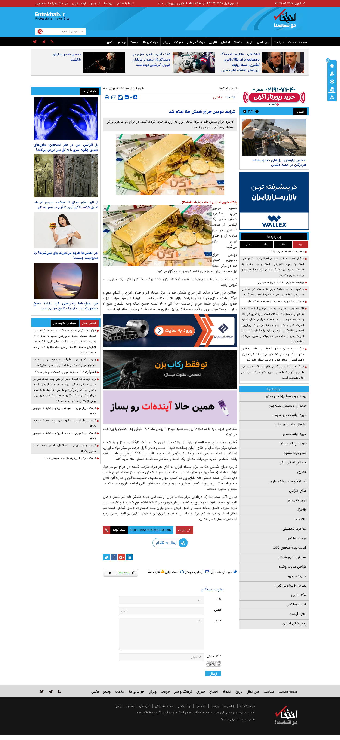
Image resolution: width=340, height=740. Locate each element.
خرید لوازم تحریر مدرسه (289, 415)
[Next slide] (244, 111)
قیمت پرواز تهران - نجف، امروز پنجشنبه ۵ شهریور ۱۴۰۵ (64, 436)
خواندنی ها (150, 42)
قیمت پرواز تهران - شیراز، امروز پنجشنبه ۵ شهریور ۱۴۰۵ (64, 411)
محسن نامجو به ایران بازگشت (67, 57)
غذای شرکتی (297, 491)
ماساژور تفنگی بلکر (293, 462)
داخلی (217, 97)
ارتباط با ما (229, 706)
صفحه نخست (297, 42)
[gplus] (121, 557)
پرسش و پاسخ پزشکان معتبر (286, 396)
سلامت (134, 42)
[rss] (52, 42)
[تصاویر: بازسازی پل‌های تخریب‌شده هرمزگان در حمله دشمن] (274, 137)
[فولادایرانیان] (170, 330)
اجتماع (225, 42)
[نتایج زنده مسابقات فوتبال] (331, 96)
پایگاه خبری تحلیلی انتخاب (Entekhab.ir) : (208, 202)
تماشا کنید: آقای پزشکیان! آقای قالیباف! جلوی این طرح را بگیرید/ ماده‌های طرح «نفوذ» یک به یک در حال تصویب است (272, 372)
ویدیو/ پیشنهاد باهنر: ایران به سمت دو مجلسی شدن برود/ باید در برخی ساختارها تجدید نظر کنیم (272, 292)
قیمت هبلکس (296, 538)
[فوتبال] (331, 81)
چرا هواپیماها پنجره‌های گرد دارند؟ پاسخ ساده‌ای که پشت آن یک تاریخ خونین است (66, 306)
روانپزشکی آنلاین (294, 623)
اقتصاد (238, 42)
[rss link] (59, 691)
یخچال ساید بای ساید (290, 424)
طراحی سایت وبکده (292, 566)
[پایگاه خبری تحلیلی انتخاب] (288, 21)
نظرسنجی (41, 3)
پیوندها (108, 3)
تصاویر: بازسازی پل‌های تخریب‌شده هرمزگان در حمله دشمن (279, 162)
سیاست (278, 42)
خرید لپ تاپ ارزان (293, 443)
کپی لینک (184, 530)
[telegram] (43, 42)
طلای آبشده (298, 614)
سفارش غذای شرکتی (292, 557)
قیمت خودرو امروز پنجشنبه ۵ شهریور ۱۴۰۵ (70, 458)
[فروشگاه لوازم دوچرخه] (170, 369)
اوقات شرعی (79, 3)
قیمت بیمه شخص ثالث (289, 547)
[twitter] (34, 42)
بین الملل (263, 42)
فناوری (213, 42)
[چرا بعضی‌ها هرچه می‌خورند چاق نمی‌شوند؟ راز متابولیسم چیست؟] (66, 230)
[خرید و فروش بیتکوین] (274, 201)
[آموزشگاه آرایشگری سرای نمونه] (170, 407)
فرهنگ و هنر (196, 42)
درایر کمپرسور (297, 500)
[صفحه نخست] (331, 65)
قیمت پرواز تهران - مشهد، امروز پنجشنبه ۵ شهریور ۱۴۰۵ (64, 423)
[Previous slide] (257, 111)
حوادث (178, 42)
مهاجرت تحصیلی (294, 529)
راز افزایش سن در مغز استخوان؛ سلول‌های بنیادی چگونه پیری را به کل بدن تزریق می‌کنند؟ (66, 147)
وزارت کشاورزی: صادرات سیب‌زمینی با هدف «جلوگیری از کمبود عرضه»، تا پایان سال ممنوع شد (64, 362)
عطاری (301, 472)
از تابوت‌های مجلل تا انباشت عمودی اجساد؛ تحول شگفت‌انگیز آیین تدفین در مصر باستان (66, 205)
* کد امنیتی (214, 656)
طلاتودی (300, 519)
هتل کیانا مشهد (295, 453)
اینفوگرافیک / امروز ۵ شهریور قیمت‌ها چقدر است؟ (65, 372)
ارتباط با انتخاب (125, 3)
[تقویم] (331, 89)
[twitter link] (42, 691)
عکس (110, 42)
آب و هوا (95, 3)
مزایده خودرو (297, 576)
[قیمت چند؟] (331, 73)
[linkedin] (129, 557)
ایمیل (217, 609)
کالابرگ (301, 510)
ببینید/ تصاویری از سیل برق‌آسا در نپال (280, 282)
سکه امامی (298, 595)
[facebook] (114, 557)
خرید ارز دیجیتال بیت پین (287, 405)
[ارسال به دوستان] (113, 97)
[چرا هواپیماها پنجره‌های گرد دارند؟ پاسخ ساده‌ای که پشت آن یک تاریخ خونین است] (66, 281)
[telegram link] (51, 691)
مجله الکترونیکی (164, 706)
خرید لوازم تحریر (294, 434)
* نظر (217, 620)
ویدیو (122, 42)
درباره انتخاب (247, 706)
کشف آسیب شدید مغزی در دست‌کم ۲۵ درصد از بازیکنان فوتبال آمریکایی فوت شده (151, 59)
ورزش (166, 42)
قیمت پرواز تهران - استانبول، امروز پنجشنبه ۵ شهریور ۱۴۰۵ (64, 448)
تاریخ (249, 42)
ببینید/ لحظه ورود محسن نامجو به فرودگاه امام (275, 301)
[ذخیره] (120, 97)
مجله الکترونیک (59, 3)
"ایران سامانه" (228, 719)
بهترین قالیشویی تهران (290, 585)
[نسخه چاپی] (107, 97)
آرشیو (119, 706)
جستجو (130, 706)
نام (219, 598)
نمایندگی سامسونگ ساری (288, 481)
